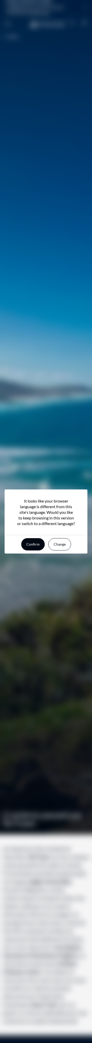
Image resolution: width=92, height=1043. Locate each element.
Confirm (33, 544)
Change (60, 544)
